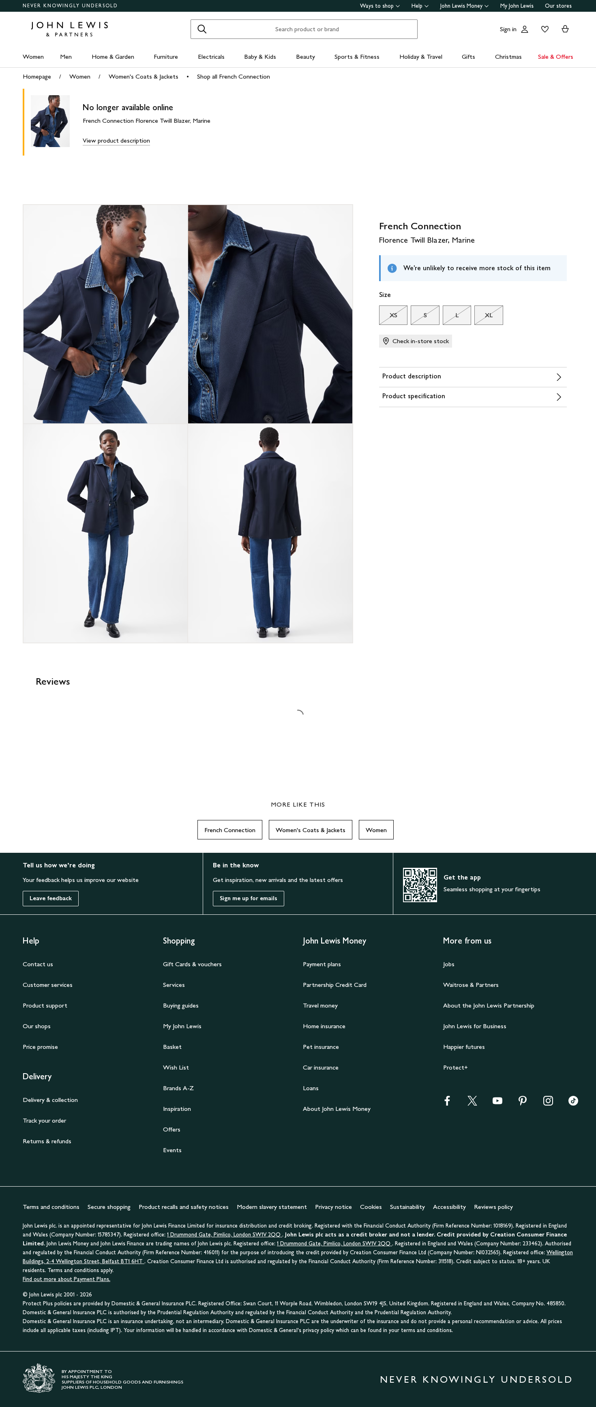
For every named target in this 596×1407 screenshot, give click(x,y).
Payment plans (322, 964)
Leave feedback (51, 898)
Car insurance (321, 1067)
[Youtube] (497, 1103)
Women (33, 56)
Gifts (468, 56)
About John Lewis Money (337, 1108)
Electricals (211, 56)
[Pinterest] (522, 1103)
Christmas (508, 56)
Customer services (48, 985)
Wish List (176, 1067)
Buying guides (181, 1005)
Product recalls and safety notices (184, 1207)
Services (174, 985)
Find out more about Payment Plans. (66, 1279)
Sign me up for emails (248, 898)
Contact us (38, 964)
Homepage (37, 76)
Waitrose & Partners (471, 985)
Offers (171, 1129)
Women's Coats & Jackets (143, 76)
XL (483, 317)
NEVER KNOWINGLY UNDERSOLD (70, 6)
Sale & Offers (555, 56)
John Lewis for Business (474, 1026)
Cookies (371, 1207)
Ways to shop (377, 5)
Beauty (305, 56)
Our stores (558, 5)
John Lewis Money (461, 5)
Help (417, 5)
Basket (172, 1046)
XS (388, 317)
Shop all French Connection (233, 76)
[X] (472, 1103)
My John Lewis (517, 5)
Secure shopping (109, 1207)
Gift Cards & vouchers (192, 964)
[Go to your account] (525, 29)
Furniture (166, 56)
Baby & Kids (260, 56)
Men (66, 56)
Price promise (40, 1046)
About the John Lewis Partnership (488, 1005)
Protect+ (455, 1067)
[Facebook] (447, 1103)
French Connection (229, 830)
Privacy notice (333, 1207)
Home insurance (324, 1026)
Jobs (449, 964)
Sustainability (407, 1207)
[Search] (202, 29)
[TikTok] (573, 1103)
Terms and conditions (51, 1207)
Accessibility (449, 1207)
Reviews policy (493, 1207)
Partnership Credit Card (335, 985)
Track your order (44, 1120)
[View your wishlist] (543, 29)
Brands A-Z (178, 1088)
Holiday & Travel (420, 56)
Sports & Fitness (356, 56)
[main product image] (57, 122)
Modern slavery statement (272, 1207)
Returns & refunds (47, 1141)
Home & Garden (113, 56)
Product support (45, 1005)
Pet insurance (321, 1046)
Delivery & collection (50, 1100)
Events (172, 1150)
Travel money (320, 1005)
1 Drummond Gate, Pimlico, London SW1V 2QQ (224, 1234)
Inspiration (177, 1108)
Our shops (37, 1026)
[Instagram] (548, 1103)
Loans (311, 1088)
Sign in (508, 29)
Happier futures (464, 1046)
